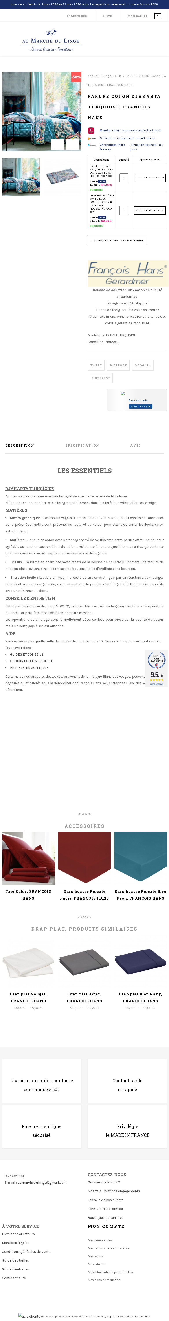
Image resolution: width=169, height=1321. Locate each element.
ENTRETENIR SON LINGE (29, 667)
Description (20, 445)
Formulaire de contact (105, 1209)
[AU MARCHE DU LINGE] (51, 40)
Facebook (118, 365)
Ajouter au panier (150, 159)
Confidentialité (14, 1278)
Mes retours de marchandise (108, 1248)
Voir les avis (140, 406)
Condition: (96, 342)
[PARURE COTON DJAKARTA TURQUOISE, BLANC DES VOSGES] (21, 177)
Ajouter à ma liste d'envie (117, 240)
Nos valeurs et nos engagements (114, 1191)
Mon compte (106, 1226)
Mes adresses (98, 1264)
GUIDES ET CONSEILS (26, 654)
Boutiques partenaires (105, 1217)
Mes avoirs (95, 1256)
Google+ (143, 365)
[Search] (137, 31)
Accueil (93, 76)
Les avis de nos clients (105, 1200)
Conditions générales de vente (26, 1251)
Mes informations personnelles (110, 1272)
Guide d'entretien (15, 1269)
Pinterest (101, 378)
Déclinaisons (101, 159)
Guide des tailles (15, 1260)
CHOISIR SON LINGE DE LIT (31, 661)
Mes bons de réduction (104, 1280)
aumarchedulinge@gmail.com (42, 1182)
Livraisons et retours (18, 1234)
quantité (124, 159)
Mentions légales (15, 1243)
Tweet (96, 365)
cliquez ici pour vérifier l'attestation (128, 1316)
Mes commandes (100, 1240)
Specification (82, 445)
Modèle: (94, 335)
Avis (135, 445)
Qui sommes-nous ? (104, 1182)
